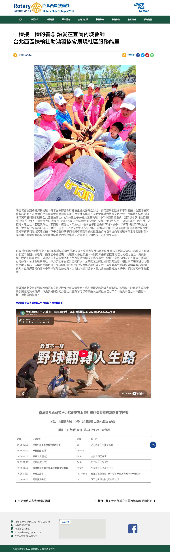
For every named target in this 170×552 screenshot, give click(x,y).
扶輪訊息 (100, 19)
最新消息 (66, 19)
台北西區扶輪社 (56, 5)
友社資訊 (132, 19)
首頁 (20, 19)
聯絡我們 (148, 19)
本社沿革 (34, 19)
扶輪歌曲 (116, 19)
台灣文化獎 (83, 19)
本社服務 (50, 19)
